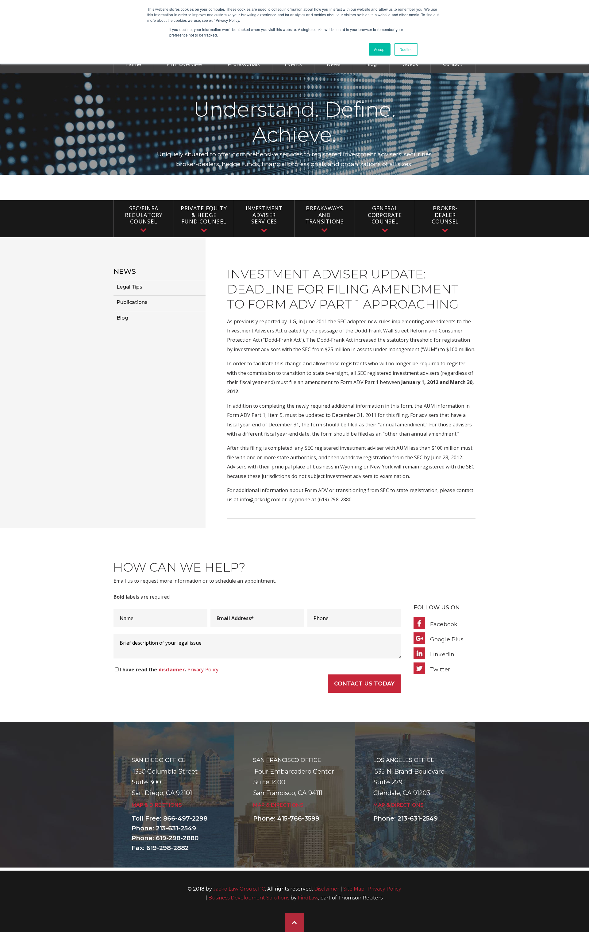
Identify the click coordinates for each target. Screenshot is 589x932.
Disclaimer (326, 889)
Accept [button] (380, 49)
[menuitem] (144, 218)
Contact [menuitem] (453, 64)
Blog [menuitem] (371, 64)
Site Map (353, 889)
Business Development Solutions (248, 898)
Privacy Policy (202, 669)
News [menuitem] (333, 64)
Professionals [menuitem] (244, 64)
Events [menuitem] (293, 64)
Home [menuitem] (133, 64)
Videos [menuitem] (410, 64)
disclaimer (172, 669)
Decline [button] (406, 49)
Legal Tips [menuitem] (129, 287)
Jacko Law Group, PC (239, 889)
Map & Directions (157, 805)
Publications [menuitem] (132, 302)
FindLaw (308, 898)
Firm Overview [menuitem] (184, 64)
